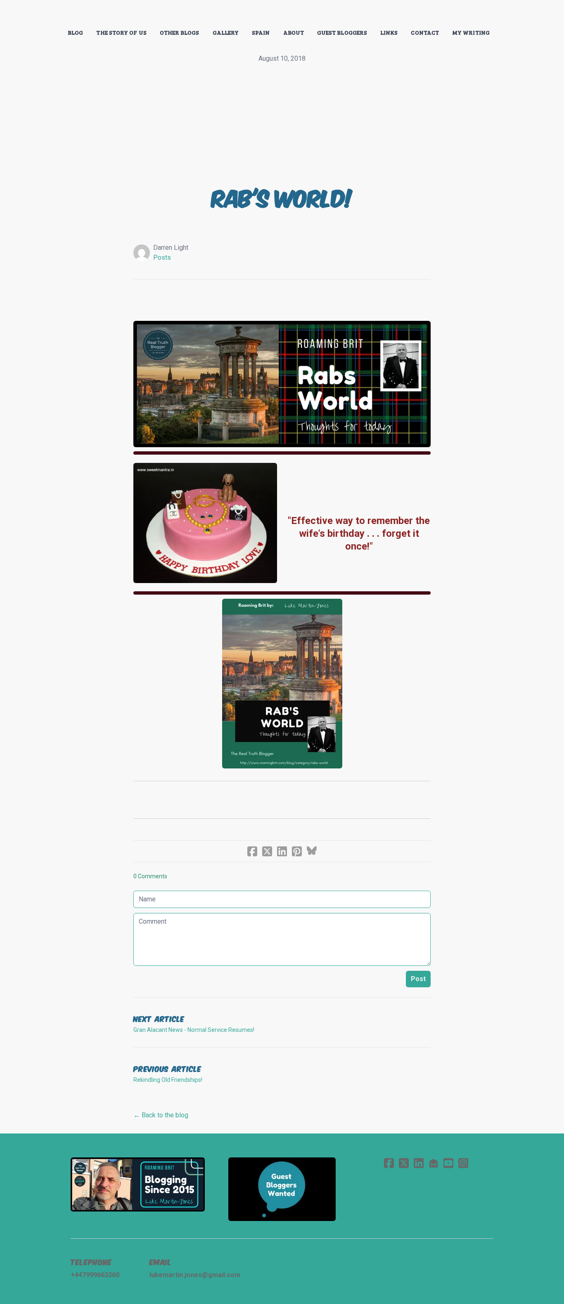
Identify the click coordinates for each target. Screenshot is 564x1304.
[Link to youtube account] (448, 1163)
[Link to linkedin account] (419, 1163)
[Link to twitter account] (404, 1163)
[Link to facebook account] (389, 1163)
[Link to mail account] (433, 1163)
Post (418, 979)
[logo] (282, 14)
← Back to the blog (160, 1115)
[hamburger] (34, 13)
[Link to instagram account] (463, 1163)
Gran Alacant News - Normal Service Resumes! (193, 1030)
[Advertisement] (282, 125)
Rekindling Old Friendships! (167, 1079)
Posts (162, 257)
